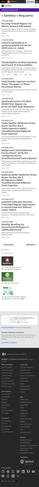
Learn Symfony (6, 391)
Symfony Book (5, 397)
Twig (21, 429)
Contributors (24, 378)
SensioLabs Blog (25, 432)
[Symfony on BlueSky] (2, 476)
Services (22, 437)
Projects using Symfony (27, 375)
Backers (22, 384)
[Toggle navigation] (36, 5)
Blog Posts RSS (8, 253)
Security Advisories (26, 424)
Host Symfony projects (27, 453)
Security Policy (5, 378)
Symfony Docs (5, 394)
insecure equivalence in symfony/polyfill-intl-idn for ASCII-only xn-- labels (16, 44)
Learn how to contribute (9, 342)
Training (4, 408)
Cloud (22, 408)
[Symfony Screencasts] (13, 476)
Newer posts (8, 245)
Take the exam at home (12, 283)
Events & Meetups (25, 373)
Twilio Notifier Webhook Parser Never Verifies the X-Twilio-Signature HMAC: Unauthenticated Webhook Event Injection (18, 127)
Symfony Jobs (24, 381)
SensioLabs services (26, 440)
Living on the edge (25, 419)
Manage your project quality (28, 445)
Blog (21, 397)
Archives (6, 250)
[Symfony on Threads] (8, 476)
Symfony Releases (6, 375)
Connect (31, 1)
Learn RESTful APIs (7, 432)
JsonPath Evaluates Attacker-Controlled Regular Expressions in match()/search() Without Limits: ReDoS (18, 204)
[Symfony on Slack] (8, 471)
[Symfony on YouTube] (33, 471)
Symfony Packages (7, 373)
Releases (22, 421)
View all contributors (8, 327)
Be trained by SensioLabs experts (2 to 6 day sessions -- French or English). (13, 298)
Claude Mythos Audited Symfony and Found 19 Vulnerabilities (19, 63)
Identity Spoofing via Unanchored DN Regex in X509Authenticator (15, 226)
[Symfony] (17, 6)
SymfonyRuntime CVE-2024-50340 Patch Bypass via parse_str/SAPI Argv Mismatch (17, 103)
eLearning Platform (7, 410)
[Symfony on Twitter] (13, 471)
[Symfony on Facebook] (28, 471)
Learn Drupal (5, 429)
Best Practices (5, 405)
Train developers (25, 443)
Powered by (24, 457)
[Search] (37, 1)
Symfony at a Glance (7, 370)
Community (24, 365)
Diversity (22, 416)
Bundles (3, 402)
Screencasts (5, 418)
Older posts (30, 245)
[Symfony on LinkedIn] (23, 471)
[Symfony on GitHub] (2, 471)
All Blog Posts (24, 399)
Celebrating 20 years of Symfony (16, 354)
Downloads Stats (25, 389)
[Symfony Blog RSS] (18, 476)
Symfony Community (26, 367)
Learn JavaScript (6, 426)
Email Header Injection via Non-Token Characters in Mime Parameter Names (18, 83)
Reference (4, 399)
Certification (5, 413)
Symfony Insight (25, 427)
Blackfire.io (13, 1)
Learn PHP (4, 424)
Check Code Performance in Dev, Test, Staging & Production (11, 268)
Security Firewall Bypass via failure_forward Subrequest (16, 24)
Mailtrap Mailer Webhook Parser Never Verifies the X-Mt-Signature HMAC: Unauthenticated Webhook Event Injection (19, 179)
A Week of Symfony (26, 402)
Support (22, 392)
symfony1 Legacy (6, 386)
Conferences (24, 413)
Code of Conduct (25, 386)
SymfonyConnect (25, 370)
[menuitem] (10, 367)
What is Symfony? (7, 365)
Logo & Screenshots (7, 381)
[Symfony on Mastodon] (18, 471)
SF (2, 1)
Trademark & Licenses (8, 384)
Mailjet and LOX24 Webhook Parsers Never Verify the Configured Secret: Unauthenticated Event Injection (19, 153)
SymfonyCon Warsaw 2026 (9, 10)
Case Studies (24, 405)
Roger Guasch (18, 318)
